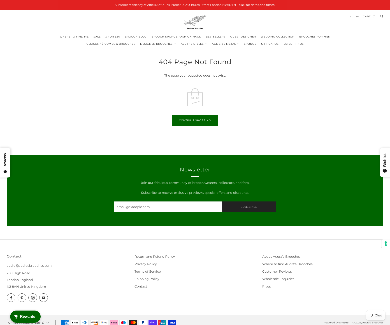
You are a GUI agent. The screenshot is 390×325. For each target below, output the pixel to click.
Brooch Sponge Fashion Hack (176, 36)
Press (266, 286)
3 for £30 (112, 36)
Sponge (250, 43)
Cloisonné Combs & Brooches (110, 43)
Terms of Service (148, 271)
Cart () (369, 16)
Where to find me (74, 36)
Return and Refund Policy (155, 257)
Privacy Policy (146, 264)
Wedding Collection (278, 36)
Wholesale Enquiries (278, 279)
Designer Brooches (156, 43)
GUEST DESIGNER (243, 36)
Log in (354, 16)
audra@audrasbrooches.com (29, 266)
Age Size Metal (224, 43)
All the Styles (192, 43)
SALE (97, 36)
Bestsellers (215, 36)
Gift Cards (270, 43)
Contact (141, 286)
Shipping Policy (147, 279)
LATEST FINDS (293, 43)
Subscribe (249, 206)
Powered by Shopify (336, 322)
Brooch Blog (136, 36)
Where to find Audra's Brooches (287, 264)
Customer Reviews (277, 271)
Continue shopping (195, 120)
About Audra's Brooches (281, 257)
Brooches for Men (314, 36)
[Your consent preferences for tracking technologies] (385, 243)
